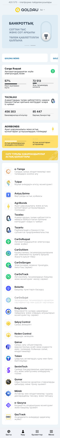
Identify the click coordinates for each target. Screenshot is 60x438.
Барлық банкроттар (41, 115)
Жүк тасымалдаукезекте (40, 86)
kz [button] (41, 10)
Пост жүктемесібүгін (12, 87)
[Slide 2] (33, 45)
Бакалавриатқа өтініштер (16, 115)
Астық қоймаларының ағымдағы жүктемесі (15, 144)
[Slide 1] (27, 45)
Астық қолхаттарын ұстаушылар (41, 143)
